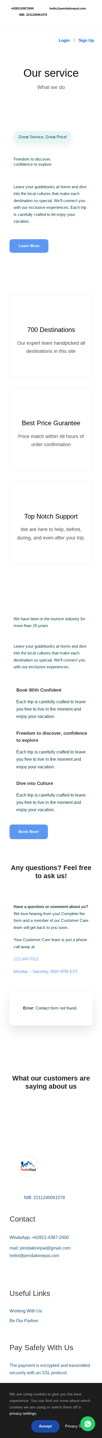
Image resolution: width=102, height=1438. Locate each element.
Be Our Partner (24, 1320)
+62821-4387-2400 (50, 1237)
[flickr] (17, 21)
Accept (45, 1426)
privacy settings (23, 1413)
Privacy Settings (78, 1426)
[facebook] (9, 21)
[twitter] (25, 21)
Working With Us (26, 1311)
